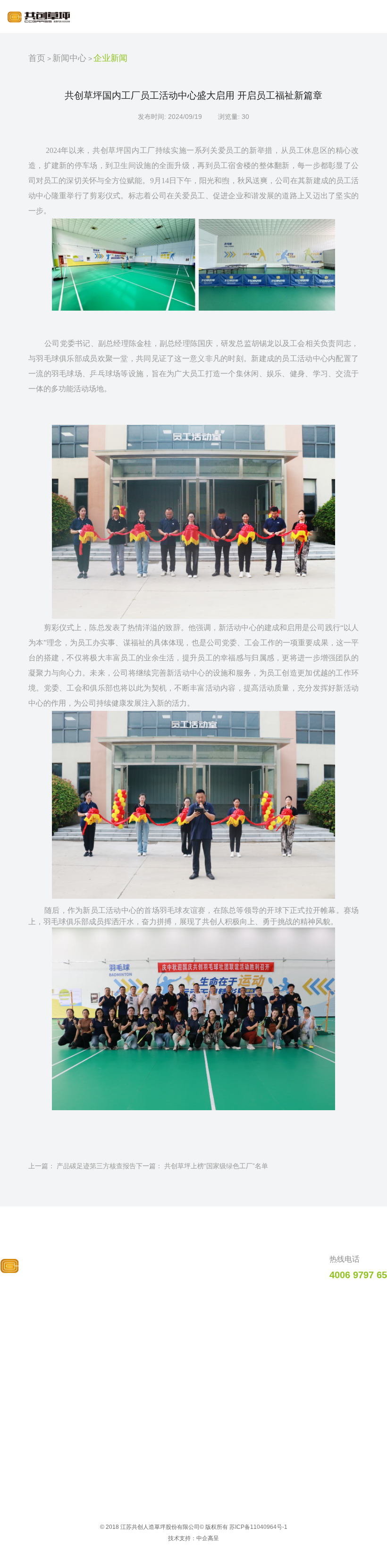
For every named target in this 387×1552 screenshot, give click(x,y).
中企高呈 (207, 1538)
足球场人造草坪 (112, 1323)
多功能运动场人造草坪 (122, 1396)
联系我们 (355, 1319)
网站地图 (355, 1337)
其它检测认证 (191, 1387)
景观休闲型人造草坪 (119, 1411)
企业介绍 (20, 1323)
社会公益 (20, 1367)
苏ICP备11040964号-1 (258, 1527)
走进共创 (24, 1302)
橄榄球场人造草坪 (115, 1352)
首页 (36, 58)
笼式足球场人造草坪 (119, 1367)
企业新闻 (110, 58)
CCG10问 (356, 1302)
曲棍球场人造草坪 (115, 1337)
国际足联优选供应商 (201, 1323)
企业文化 (20, 1352)
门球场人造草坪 (112, 1381)
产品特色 (106, 1302)
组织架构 (20, 1381)
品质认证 (189, 1302)
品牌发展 (20, 1337)
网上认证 (185, 1401)
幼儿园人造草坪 (112, 1425)
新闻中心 (69, 58)
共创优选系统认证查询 (205, 1416)
